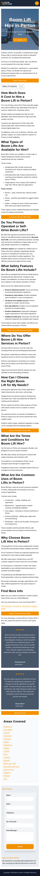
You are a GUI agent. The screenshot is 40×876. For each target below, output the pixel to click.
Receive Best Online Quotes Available (20, 330)
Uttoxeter (6, 760)
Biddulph (6, 776)
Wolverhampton (6, 606)
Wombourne (17, 606)
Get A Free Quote (20, 713)
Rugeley (6, 748)
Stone (5, 754)
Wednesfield (26, 606)
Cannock (6, 733)
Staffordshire (7, 745)
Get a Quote (19, 40)
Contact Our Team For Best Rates (20, 217)
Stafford (6, 742)
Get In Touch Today (20, 80)
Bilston (3, 608)
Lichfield (6, 751)
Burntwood (7, 739)
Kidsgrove (6, 773)
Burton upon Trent (9, 763)
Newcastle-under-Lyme (11, 766)
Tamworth (6, 757)
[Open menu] (37, 3)
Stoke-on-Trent (8, 770)
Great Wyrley (7, 730)
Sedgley (34, 606)
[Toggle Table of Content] (20, 86)
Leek (5, 779)
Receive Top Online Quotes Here (20, 430)
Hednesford (7, 736)
